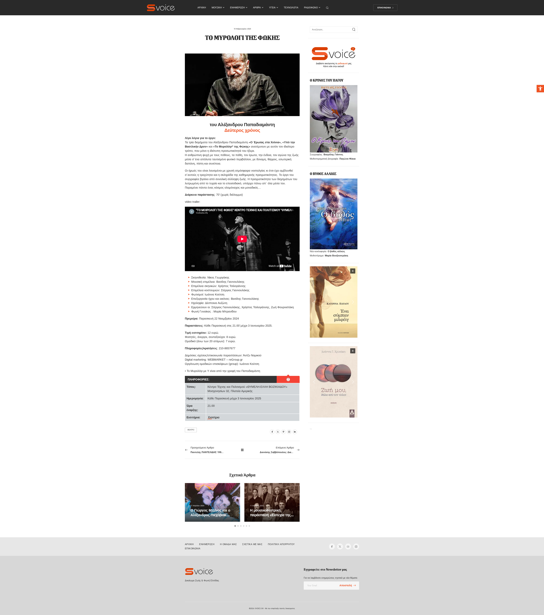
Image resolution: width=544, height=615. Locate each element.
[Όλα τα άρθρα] (242, 449)
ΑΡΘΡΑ (257, 7)
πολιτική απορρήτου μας (521, 606)
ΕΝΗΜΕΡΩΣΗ (237, 7)
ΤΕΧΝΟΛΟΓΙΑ (291, 7)
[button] (540, 88)
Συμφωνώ (426, 606)
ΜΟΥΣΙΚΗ (217, 7)
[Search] (327, 7)
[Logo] (161, 8)
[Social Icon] (272, 432)
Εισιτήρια (213, 417)
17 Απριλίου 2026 (197, 505)
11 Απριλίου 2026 (257, 505)
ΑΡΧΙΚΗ (201, 7)
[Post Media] (212, 502)
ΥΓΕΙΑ (272, 7)
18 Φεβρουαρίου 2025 (242, 29)
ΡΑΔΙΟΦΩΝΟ (311, 7)
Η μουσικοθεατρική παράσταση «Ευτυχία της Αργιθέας (270, 515)
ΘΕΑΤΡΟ (190, 430)
